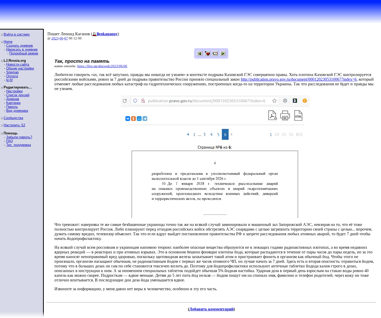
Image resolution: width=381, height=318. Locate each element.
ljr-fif (9, 80)
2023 (55, 38)
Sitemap (12, 72)
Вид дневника (17, 111)
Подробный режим (23, 53)
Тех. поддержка (18, 145)
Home (8, 42)
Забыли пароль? (19, 137)
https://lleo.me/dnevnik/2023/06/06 (102, 66)
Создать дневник (19, 45)
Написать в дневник (22, 49)
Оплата (12, 76)
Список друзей (17, 95)
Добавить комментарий (211, 309)
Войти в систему (17, 34)
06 (61, 38)
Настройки (14, 91)
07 (66, 38)
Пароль (12, 107)
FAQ (9, 141)
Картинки (13, 103)
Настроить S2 (14, 125)
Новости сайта (17, 64)
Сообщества (13, 118)
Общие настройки (20, 68)
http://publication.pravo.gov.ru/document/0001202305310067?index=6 (299, 79)
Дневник (12, 99)
